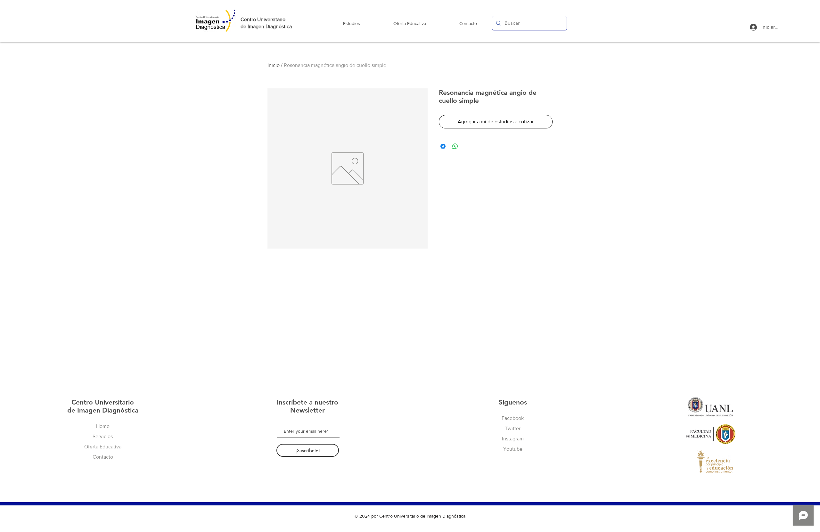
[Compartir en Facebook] (443, 146)
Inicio (273, 65)
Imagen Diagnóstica (270, 26)
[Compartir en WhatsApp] (455, 146)
